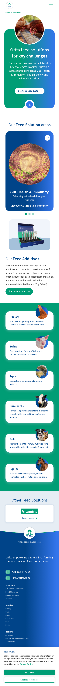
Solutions (17, 12)
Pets (7, 622)
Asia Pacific (10, 641)
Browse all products (28, 90)
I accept (29, 672)
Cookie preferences (29, 679)
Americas (9, 635)
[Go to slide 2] (29, 214)
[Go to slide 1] (26, 214)
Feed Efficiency (11, 592)
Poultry (8, 608)
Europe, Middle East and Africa (17, 638)
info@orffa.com (21, 577)
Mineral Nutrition (12, 595)
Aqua (7, 615)
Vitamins (8, 598)
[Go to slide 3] (33, 214)
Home (7, 12)
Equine (8, 625)
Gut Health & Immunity (14, 588)
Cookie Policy (26, 664)
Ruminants (9, 618)
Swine (7, 612)
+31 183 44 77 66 (21, 571)
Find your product (18, 291)
